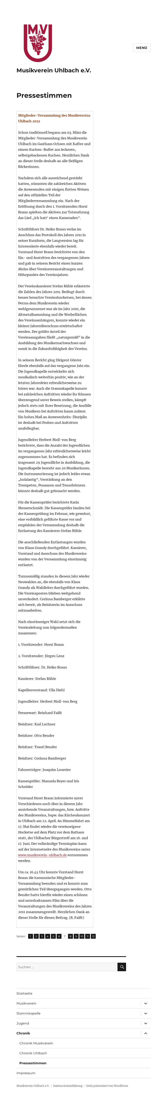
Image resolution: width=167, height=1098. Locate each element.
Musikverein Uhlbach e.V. (53, 70)
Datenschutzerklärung (67, 1086)
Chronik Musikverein (36, 1043)
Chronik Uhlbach (33, 1053)
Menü (141, 48)
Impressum (25, 1073)
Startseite (24, 993)
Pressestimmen (32, 1063)
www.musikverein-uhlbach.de (42, 855)
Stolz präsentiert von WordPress (107, 1086)
